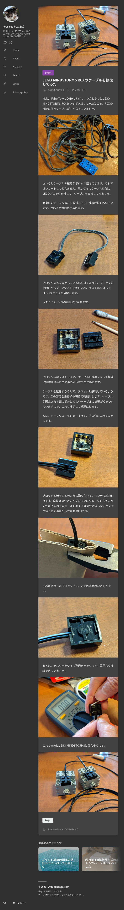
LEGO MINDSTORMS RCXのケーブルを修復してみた (77, 81)
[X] (11, 44)
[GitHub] (5, 44)
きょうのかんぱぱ (13, 27)
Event (48, 72)
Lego (48, 820)
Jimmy (56, 894)
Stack (48, 894)
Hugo (40, 891)
